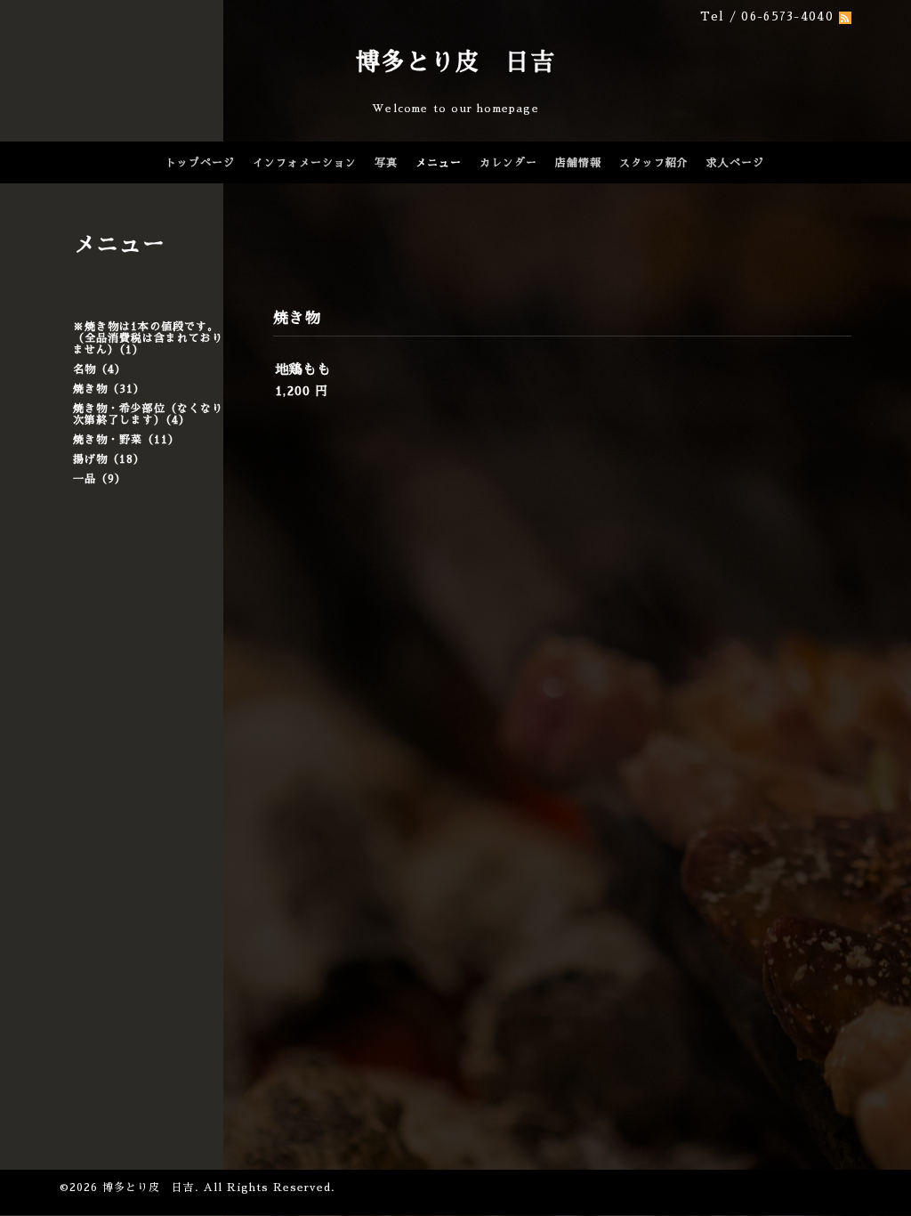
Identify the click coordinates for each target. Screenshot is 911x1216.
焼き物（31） (109, 389)
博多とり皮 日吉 (455, 62)
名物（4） (99, 369)
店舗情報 (578, 163)
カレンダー (508, 163)
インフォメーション (305, 163)
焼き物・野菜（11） (126, 439)
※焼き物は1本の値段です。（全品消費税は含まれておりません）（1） (148, 338)
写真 (386, 163)
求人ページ (735, 163)
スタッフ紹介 (654, 163)
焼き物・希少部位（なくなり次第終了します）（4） (148, 414)
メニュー (438, 163)
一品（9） (99, 479)
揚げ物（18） (109, 459)
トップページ (200, 163)
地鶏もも (303, 369)
